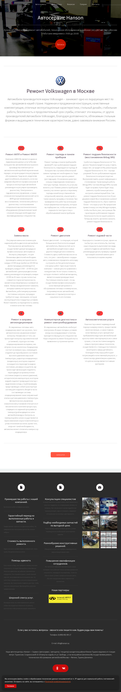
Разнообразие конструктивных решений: (60, 544)
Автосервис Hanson (60, 17)
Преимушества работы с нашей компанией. (21, 500)
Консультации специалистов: (60, 499)
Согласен (10, 686)
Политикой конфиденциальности (58, 682)
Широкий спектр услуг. (21, 597)
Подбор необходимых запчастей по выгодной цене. (60, 524)
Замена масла (21, 235)
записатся (60, 455)
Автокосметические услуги (100, 319)
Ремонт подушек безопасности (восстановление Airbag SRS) (99, 156)
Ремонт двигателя (60, 235)
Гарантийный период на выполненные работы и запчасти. (21, 518)
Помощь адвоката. (21, 560)
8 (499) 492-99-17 (64, 635)
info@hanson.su (63, 643)
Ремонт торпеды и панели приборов (60, 156)
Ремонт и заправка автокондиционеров (21, 321)
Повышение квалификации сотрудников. (60, 562)
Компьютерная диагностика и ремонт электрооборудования (60, 321)
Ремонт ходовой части (100, 235)
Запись (60, 44)
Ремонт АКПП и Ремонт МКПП (21, 154)
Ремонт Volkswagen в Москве (61, 90)
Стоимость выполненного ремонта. (21, 542)
